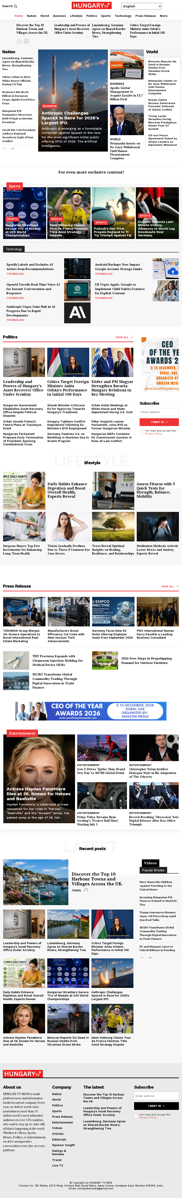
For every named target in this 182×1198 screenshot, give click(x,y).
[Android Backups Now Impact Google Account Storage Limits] (166, 268)
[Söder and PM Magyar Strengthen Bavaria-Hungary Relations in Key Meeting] (112, 362)
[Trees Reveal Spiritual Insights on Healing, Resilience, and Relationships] (113, 526)
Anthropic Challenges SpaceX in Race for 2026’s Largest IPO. (70, 117)
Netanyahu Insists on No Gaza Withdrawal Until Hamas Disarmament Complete (125, 150)
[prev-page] (19, 41)
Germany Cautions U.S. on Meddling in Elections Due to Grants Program (68, 437)
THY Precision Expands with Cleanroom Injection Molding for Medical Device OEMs (57, 660)
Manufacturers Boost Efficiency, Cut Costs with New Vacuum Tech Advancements (66, 636)
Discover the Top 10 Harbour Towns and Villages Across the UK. (32, 29)
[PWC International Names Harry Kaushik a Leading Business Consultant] (158, 611)
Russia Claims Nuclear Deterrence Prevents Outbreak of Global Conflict (161, 104)
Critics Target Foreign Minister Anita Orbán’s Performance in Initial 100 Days (147, 30)
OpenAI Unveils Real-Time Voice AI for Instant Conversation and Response (33, 288)
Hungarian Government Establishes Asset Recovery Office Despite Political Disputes (23, 410)
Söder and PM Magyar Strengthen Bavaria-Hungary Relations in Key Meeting (112, 388)
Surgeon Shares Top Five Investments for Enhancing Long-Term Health (22, 549)
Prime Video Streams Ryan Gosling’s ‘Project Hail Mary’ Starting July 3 (98, 821)
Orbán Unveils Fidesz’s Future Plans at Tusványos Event (22, 425)
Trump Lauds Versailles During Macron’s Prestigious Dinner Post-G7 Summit (162, 122)
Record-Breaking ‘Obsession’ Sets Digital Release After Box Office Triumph (154, 821)
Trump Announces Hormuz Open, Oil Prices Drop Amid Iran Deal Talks (158, 916)
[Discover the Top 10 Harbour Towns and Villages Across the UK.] (35, 882)
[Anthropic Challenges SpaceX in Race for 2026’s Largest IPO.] (73, 100)
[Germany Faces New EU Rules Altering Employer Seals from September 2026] (113, 611)
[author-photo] (87, 890)
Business (50, 106)
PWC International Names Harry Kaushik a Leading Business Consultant (155, 634)
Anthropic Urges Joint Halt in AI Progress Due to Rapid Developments (30, 310)
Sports (12, 219)
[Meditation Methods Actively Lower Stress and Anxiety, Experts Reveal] (158, 526)
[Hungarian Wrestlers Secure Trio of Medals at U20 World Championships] (24, 213)
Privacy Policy (153, 433)
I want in (157, 422)
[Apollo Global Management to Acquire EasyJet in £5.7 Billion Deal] (127, 64)
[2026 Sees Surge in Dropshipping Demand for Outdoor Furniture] (105, 660)
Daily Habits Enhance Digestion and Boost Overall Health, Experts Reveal (67, 490)
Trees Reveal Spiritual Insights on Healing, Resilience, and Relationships (113, 549)
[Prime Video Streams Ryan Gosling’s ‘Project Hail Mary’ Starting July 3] (102, 795)
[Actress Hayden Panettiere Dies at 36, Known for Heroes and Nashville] (39, 778)
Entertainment (88, 765)
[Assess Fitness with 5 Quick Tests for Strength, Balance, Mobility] (113, 491)
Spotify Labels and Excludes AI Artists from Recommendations (30, 266)
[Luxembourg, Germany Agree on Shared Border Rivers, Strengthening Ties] (68, 924)
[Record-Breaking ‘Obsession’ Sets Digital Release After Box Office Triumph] (154, 795)
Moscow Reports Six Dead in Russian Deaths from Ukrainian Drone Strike (162, 68)
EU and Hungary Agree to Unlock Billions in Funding (157, 948)
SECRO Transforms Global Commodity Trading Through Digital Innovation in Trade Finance (54, 680)
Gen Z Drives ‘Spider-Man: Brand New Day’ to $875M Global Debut (101, 771)
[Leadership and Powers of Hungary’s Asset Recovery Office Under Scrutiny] (24, 362)
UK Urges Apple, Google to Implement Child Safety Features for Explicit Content (120, 288)
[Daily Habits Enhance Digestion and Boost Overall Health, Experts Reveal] (24, 491)
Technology (15, 273)
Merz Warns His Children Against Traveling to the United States (156, 885)
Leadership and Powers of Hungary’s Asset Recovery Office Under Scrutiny (72, 29)
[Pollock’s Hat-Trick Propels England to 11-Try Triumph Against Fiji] (113, 213)
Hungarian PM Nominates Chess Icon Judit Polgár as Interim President (17, 116)
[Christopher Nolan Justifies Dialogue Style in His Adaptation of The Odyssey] (154, 747)
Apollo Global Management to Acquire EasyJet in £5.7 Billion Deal (126, 93)
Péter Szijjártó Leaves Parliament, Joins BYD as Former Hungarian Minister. (111, 425)
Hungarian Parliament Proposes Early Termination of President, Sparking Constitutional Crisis (23, 439)
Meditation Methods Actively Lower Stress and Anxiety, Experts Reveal (157, 549)
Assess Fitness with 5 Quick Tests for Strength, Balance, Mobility (155, 490)
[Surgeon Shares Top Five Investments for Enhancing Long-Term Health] (24, 526)
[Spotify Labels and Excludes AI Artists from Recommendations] (77, 268)
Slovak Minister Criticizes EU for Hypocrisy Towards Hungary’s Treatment (66, 409)
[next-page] (26, 41)
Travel (76, 890)
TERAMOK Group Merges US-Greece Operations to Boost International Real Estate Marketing (21, 636)
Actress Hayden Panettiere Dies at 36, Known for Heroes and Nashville (39, 793)
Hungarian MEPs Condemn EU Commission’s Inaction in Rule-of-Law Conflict (111, 437)
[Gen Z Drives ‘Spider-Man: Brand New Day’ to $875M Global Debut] (102, 747)
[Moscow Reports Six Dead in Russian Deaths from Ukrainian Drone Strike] (68, 1018)
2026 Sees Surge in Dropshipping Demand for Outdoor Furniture (146, 660)
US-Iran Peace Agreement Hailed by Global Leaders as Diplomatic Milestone (162, 140)
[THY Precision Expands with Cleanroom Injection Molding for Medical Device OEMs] (16, 660)
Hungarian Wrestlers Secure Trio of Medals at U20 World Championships (68, 996)
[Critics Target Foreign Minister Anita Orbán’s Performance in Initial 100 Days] (68, 362)
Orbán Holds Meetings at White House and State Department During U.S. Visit (112, 409)
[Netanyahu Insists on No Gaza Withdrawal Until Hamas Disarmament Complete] (127, 120)
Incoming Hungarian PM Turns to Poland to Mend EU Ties (158, 901)
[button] (10, 6)
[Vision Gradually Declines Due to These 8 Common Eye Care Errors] (69, 526)
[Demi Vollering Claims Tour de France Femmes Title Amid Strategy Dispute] (68, 213)
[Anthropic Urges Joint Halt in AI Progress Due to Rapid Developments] (77, 312)
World (115, 139)
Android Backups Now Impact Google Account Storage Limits (118, 266)
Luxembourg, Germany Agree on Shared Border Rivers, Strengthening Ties (108, 30)
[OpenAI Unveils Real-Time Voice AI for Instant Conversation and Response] (77, 290)
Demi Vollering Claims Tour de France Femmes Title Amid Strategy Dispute (111, 1041)
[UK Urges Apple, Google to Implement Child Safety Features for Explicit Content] (166, 290)
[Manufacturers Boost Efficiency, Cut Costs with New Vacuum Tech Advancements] (69, 611)
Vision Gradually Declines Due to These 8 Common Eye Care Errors (69, 549)
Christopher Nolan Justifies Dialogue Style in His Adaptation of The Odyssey (152, 773)
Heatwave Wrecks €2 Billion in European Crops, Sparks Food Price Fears (18, 97)
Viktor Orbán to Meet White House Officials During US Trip (16, 80)
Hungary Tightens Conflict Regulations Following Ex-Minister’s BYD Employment (67, 425)
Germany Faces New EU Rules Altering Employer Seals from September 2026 (112, 634)
